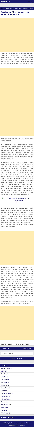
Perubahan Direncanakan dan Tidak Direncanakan (15, 13)
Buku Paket (4, 374)
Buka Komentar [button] (17, 358)
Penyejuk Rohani (6, 404)
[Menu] (29, 1)
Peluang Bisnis (5, 396)
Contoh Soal (5, 379)
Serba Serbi (4, 407)
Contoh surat (5, 382)
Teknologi (4, 410)
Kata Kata (4, 390)
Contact (22, 423)
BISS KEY (4, 371)
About (17, 423)
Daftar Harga (5, 385)
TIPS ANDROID (5, 413)
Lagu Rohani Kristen (7, 393)
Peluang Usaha (5, 399)
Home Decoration (6, 388)
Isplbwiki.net (5, 1)
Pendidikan (4, 402)
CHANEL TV (4, 376)
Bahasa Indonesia (6, 368)
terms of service (20, 425)
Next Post (6, 348)
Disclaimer (12, 425)
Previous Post (27, 348)
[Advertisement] (17, 35)
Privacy (28, 423)
